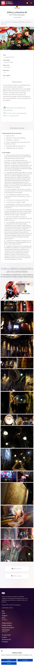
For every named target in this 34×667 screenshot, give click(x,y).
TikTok (3, 613)
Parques (7, 22)
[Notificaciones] (27, 3)
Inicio (2, 22)
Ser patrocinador (6, 635)
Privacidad (5, 641)
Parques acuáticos (7, 625)
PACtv (3, 618)
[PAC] (3, 3)
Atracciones (22, 22)
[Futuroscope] (17, 10)
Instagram (4, 615)
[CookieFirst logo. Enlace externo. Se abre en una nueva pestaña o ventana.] (1, 651)
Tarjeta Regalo (5, 630)
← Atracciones (17, 17)
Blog (3, 611)
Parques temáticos (7, 623)
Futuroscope (14, 22)
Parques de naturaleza (8, 627)
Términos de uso (6, 639)
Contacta (4, 637)
